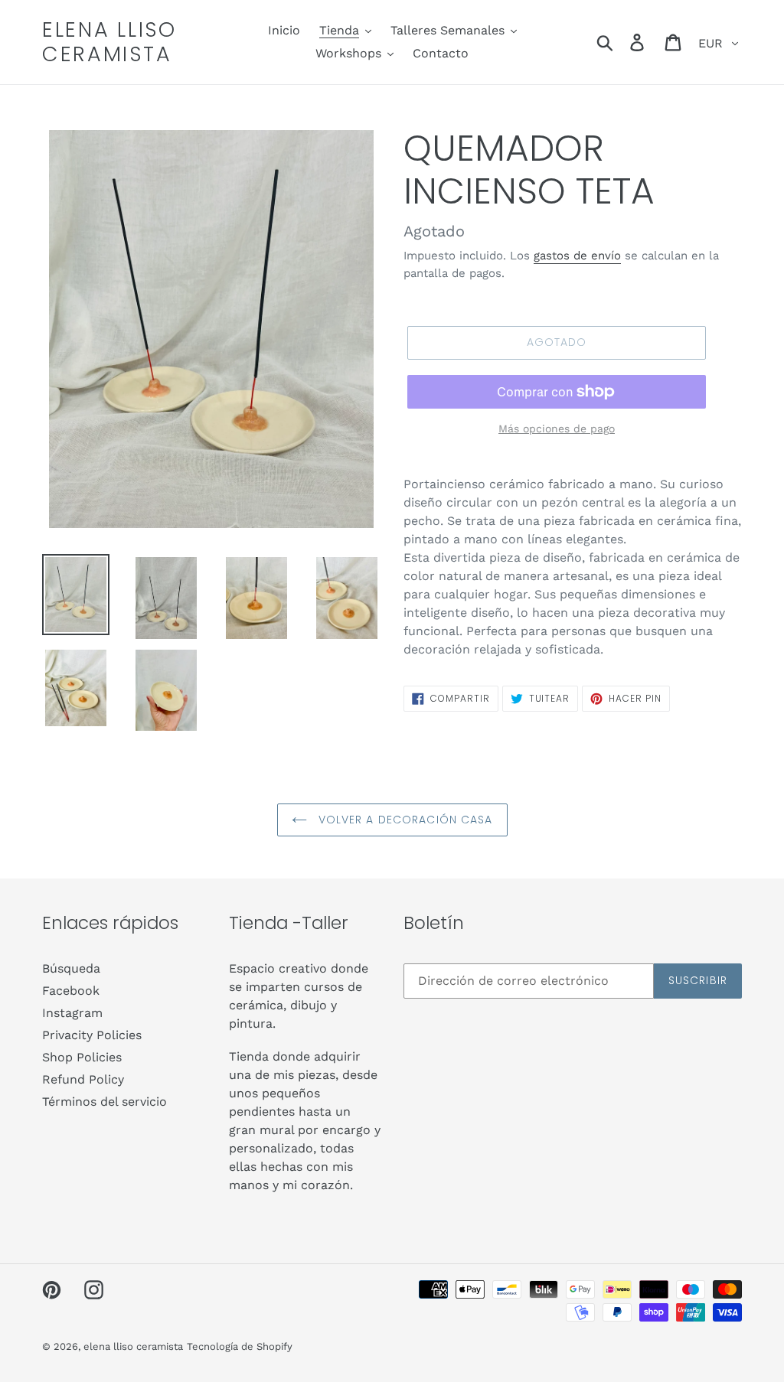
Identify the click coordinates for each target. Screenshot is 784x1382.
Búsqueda (71, 968)
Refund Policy (83, 1079)
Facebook (71, 990)
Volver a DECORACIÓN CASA (404, 819)
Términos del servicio (104, 1101)
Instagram (72, 1013)
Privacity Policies (92, 1035)
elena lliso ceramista (109, 42)
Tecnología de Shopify (239, 1346)
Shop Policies (82, 1057)
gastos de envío (577, 255)
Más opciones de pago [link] (556, 428)
